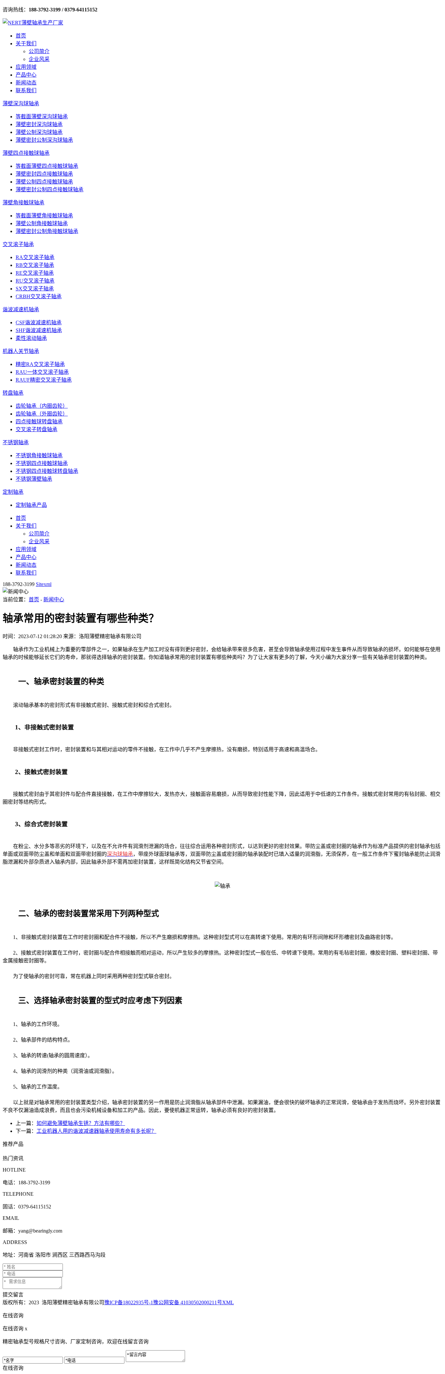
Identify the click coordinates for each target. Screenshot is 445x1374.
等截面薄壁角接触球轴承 (44, 215)
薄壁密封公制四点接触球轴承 (49, 189)
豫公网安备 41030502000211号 (187, 1302)
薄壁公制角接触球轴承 (42, 223)
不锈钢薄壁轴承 (34, 479)
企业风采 (39, 59)
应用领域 (26, 67)
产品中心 (26, 75)
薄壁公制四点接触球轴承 (44, 181)
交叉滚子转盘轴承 (36, 429)
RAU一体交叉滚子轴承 (42, 372)
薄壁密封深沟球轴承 (39, 124)
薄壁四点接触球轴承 (26, 153)
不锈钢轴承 (16, 442)
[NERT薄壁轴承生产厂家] (33, 22)
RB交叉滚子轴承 (35, 265)
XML (228, 1302)
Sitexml (43, 584)
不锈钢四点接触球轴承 (42, 463)
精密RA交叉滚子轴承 (40, 364)
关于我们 (26, 43)
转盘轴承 (13, 393)
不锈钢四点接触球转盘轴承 (47, 471)
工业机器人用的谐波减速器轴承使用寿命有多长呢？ (96, 1131)
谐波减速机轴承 (21, 309)
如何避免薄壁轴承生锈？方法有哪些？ (80, 1123)
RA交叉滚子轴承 (35, 257)
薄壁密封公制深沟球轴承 (44, 140)
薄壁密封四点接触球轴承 (44, 174)
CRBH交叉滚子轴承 (39, 296)
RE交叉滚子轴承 (35, 273)
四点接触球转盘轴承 (39, 421)
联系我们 (26, 90)
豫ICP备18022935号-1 (128, 1302)
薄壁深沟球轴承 (21, 103)
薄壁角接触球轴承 (23, 202)
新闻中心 (53, 599)
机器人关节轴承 (21, 351)
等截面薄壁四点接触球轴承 (47, 166)
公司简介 (39, 51)
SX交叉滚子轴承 (35, 288)
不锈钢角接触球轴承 (39, 455)
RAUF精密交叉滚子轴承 (44, 380)
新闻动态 (26, 82)
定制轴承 (13, 492)
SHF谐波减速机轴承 (39, 330)
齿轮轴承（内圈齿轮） (42, 406)
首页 (21, 35)
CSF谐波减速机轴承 (39, 322)
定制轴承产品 (31, 505)
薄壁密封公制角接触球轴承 (47, 231)
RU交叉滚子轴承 (35, 281)
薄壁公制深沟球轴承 (39, 132)
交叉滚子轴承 (18, 244)
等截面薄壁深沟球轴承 (42, 116)
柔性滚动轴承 (31, 338)
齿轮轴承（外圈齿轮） (42, 414)
